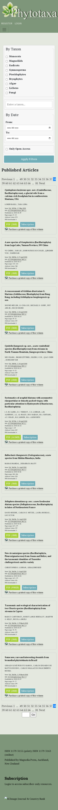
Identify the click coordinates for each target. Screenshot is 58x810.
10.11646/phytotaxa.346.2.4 (17, 574)
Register (6, 23)
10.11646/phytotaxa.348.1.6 (17, 314)
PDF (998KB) (12, 587)
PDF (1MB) (11, 273)
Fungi (12, 92)
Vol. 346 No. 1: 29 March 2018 (18, 623)
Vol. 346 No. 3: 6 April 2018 (17, 467)
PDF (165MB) (13, 437)
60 (6, 183)
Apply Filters (29, 159)
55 (43, 179)
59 (3, 183)
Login (18, 23)
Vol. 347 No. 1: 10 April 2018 (18, 421)
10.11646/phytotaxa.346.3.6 (17, 521)
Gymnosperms (17, 70)
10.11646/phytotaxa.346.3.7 (17, 470)
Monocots (15, 56)
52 (32, 179)
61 (10, 183)
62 (14, 183)
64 (21, 183)
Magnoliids (16, 60)
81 (36, 183)
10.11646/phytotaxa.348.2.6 (17, 259)
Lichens (13, 88)
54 (39, 179)
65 (25, 183)
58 (54, 179)
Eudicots (14, 65)
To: (8, 132)
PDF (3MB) (11, 328)
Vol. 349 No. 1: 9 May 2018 (17, 208)
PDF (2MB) (11, 224)
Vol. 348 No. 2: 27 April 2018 (18, 257)
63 (18, 183)
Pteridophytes (17, 74)
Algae (12, 83)
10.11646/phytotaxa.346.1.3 (17, 677)
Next (42, 183)
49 (21, 179)
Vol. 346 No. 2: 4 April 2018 (17, 571)
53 (35, 179)
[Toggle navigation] (4, 29)
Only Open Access (19, 148)
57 (50, 179)
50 (24, 179)
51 (28, 179)
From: (9, 122)
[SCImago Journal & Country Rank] (25, 798)
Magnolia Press (27, 760)
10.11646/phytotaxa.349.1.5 (17, 210)
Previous (7, 179)
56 (47, 179)
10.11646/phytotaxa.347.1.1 (17, 423)
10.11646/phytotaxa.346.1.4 (17, 626)
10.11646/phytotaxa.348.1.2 (17, 366)
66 (29, 183)
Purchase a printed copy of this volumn (26, 229)
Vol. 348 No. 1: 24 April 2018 (18, 312)
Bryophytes (16, 79)
